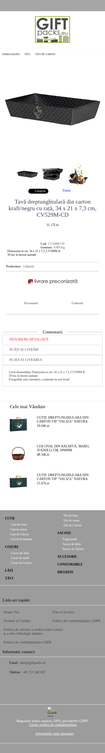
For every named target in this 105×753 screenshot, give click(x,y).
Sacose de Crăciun (73, 549)
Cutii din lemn (18, 524)
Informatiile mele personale (54, 733)
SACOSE (64, 533)
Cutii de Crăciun (19, 534)
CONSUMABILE (70, 564)
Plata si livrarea (26, 360)
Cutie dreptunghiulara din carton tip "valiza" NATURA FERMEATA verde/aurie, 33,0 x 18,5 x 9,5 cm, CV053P (63, 477)
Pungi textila (70, 539)
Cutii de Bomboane (21, 539)
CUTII (9, 518)
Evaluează (77, 303)
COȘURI (11, 547)
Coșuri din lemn (19, 553)
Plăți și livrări (24, 349)
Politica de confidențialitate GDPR (28, 642)
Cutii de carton (18, 529)
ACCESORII (66, 556)
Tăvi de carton (45, 54)
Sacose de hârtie (72, 544)
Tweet (66, 190)
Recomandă (31, 303)
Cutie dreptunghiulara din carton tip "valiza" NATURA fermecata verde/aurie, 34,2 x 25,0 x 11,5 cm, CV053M (64, 420)
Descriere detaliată (29, 339)
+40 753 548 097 (33, 672)
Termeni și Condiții (17, 621)
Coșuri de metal (19, 558)
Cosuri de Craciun (21, 563)
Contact (57, 629)
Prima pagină (11, 54)
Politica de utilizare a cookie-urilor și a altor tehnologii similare (28, 631)
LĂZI (9, 570)
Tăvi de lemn (70, 515)
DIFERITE (65, 572)
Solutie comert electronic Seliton (52, 748)
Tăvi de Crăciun (72, 525)
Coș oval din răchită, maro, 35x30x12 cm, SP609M (63, 448)
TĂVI (27, 54)
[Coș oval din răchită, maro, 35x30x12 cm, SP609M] (18, 452)
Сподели (40, 191)
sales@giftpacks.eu (33, 663)
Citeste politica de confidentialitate (53, 725)
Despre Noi (11, 612)
